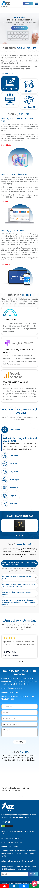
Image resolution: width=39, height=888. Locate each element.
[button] (36, 4)
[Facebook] (2, 822)
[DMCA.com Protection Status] (7, 826)
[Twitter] (6, 822)
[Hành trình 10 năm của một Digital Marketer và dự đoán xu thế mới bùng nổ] (19, 775)
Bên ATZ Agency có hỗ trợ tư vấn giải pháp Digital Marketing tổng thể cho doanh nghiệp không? (18, 602)
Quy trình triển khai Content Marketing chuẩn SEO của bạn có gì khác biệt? (18, 585)
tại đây (4, 856)
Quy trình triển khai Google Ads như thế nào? (16, 577)
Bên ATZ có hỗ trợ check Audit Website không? (16, 593)
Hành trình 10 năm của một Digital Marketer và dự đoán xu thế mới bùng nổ (18, 790)
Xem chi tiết (6, 73)
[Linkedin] (9, 822)
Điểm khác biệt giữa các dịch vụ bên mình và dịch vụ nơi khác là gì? (18, 563)
